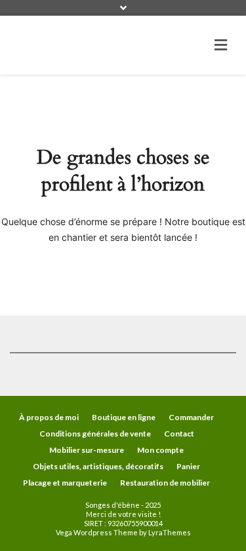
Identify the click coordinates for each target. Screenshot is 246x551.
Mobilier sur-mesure (86, 450)
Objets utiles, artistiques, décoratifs (98, 466)
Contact (179, 433)
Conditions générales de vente (95, 433)
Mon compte (160, 450)
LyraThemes (169, 532)
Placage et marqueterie (65, 483)
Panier (188, 466)
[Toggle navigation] (221, 45)
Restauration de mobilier (165, 483)
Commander (191, 417)
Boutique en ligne (123, 417)
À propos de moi (49, 417)
